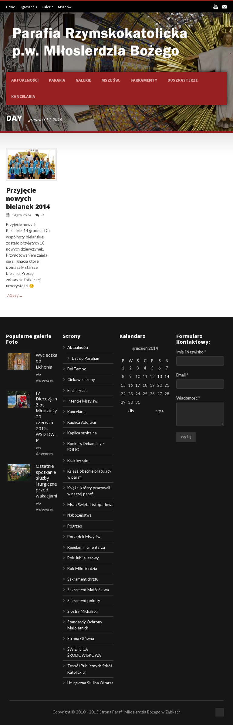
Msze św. (110, 80)
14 (166, 376)
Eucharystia (77, 390)
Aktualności (25, 80)
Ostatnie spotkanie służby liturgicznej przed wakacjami (47, 481)
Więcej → (14, 295)
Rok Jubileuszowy (83, 557)
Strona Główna (80, 638)
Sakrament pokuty (83, 600)
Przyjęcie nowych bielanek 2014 (28, 198)
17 (137, 385)
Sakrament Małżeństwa (88, 589)
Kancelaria (23, 96)
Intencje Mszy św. (82, 401)
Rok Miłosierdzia (82, 568)
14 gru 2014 (21, 215)
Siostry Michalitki (82, 611)
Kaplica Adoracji (81, 422)
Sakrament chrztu (82, 579)
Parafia (57, 80)
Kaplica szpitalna (82, 432)
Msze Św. (65, 7)
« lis (130, 410)
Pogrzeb (74, 526)
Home (11, 7)
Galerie (48, 7)
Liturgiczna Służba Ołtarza (90, 682)
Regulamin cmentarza (86, 547)
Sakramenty (143, 80)
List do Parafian (85, 358)
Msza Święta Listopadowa (90, 504)
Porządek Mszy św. (84, 536)
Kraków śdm (78, 460)
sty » (160, 410)
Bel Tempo (76, 368)
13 (159, 376)
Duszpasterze (182, 80)
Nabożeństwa (79, 515)
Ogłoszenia (28, 7)
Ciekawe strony (81, 379)
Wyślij (186, 437)
